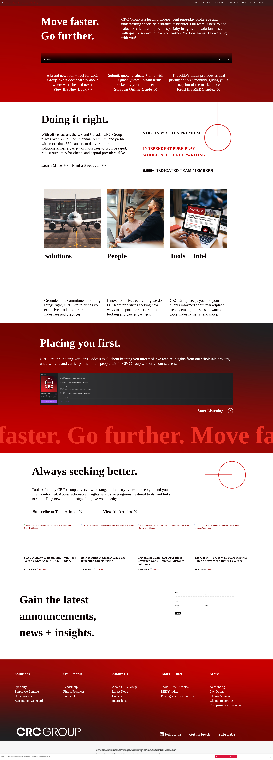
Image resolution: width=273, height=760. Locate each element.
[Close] (270, 757)
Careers (117, 696)
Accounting (217, 687)
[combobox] (219, 608)
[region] (136, 757)
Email (178, 598)
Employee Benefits (27, 691)
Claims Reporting (221, 700)
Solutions (193, 3)
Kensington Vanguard (29, 700)
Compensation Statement (226, 705)
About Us (219, 3)
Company (179, 605)
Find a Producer (73, 691)
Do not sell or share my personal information (226, 756)
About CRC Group (124, 687)
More (245, 3)
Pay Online (217, 691)
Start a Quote (257, 3)
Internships (119, 700)
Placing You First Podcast (178, 696)
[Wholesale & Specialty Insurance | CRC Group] (20, 3)
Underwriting (23, 696)
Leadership (70, 687)
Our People (206, 3)
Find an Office (72, 696)
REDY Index (169, 691)
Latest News (120, 691)
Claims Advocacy (221, 696)
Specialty (21, 687)
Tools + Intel (233, 3)
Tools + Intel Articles (175, 687)
